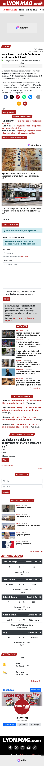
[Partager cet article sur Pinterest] (18, 97)
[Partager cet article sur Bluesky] (30, 97)
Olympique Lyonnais (23, 534)
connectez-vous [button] (24, 257)
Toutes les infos (35, 388)
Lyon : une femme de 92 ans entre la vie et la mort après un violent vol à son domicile (21, 425)
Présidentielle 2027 (23, 516)
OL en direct (19, 340)
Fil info (21, 10)
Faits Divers (19, 330)
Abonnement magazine (10, 10)
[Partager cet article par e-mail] (19, 103)
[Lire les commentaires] (25, 103)
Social (6, 46)
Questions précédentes (7, 466)
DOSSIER (18, 505)
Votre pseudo (7, 249)
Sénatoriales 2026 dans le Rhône (28, 525)
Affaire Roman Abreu (23, 507)
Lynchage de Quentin (23, 543)
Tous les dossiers (35, 551)
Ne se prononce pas (9, 456)
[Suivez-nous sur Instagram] (22, 749)
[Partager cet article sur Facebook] (6, 97)
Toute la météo (36, 681)
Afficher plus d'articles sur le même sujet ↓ (14, 138)
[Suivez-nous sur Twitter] (16, 749)
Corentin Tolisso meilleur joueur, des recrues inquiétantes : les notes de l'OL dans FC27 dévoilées (29, 344)
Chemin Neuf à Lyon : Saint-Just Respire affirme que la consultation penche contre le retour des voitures (29, 354)
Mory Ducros (9, 112)
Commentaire (8, 260)
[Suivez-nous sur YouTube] (28, 749)
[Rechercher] (40, 3)
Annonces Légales (31, 10)
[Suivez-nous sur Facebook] (22, 707)
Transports (19, 349)
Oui (4, 449)
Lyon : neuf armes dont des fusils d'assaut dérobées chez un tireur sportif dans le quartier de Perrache (29, 382)
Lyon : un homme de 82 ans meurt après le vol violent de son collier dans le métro (28, 334)
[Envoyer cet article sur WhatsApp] (24, 97)
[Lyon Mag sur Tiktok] (34, 749)
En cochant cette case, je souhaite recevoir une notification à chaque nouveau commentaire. (20, 292)
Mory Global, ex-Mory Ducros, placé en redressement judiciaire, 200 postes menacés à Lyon (21, 131)
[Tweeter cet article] (12, 97)
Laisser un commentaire (10, 224)
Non (4, 452)
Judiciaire (18, 360)
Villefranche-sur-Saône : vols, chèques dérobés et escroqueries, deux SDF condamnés (28, 364)
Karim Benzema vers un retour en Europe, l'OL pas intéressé (28, 372)
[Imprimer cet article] (38, 97)
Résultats (40, 468)
